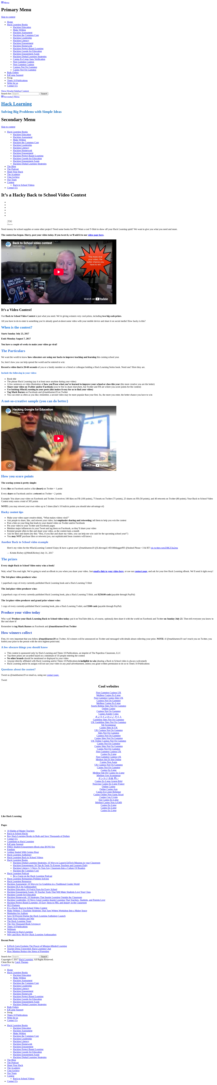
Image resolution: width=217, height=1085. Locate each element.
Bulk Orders (13, 72)
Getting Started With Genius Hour (23, 852)
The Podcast (13, 169)
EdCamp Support (15, 75)
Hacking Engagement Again (26, 54)
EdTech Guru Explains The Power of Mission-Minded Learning (37, 946)
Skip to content (8, 17)
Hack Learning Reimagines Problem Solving (28, 878)
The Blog (11, 166)
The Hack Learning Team (19, 921)
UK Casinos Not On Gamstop (108, 730)
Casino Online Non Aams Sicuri (108, 794)
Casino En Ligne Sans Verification (29, 59)
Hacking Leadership (22, 38)
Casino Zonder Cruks (108, 714)
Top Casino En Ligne (108, 800)
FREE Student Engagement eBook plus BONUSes (31, 847)
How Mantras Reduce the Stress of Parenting (28, 951)
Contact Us (12, 85)
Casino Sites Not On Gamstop (108, 738)
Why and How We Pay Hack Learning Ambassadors (31, 934)
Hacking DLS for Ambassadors (21, 886)
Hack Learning (16, 103)
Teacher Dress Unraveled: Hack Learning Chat (29, 948)
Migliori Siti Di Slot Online (108, 759)
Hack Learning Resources (19, 881)
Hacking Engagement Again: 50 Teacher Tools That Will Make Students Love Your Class (49, 892)
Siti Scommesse (108, 725)
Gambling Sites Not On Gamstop (108, 719)
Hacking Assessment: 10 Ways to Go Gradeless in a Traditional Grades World (43, 884)
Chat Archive (13, 177)
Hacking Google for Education (27, 51)
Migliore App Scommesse (109, 775)
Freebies (11, 849)
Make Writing (19, 30)
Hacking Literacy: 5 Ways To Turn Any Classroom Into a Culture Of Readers (49, 868)
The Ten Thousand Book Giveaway (24, 924)
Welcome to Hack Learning (20, 932)
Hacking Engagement (23, 43)
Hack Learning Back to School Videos (25, 857)
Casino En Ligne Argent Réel (108, 781)
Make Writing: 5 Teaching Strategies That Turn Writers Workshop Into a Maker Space (47, 910)
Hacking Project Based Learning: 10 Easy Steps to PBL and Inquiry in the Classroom (47, 902)
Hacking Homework (22, 46)
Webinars (11, 929)
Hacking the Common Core (26, 35)
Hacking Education (22, 27)
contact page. (53, 675)
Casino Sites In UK (108, 727)
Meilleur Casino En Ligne (108, 695)
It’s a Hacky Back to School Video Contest (27, 908)
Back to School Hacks (17, 833)
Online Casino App (108, 789)
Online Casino (108, 708)
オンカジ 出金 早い (108, 778)
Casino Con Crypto (108, 797)
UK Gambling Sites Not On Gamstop (108, 722)
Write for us (12, 83)
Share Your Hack (15, 171)
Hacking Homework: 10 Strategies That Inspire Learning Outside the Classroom (44, 897)
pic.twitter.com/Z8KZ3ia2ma (164, 548)
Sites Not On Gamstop (108, 733)
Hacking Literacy (21, 40)
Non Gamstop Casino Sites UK (108, 698)
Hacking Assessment (22, 32)
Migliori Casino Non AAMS (108, 802)
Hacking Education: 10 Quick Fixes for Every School (32, 889)
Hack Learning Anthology (19, 855)
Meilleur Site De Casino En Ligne (108, 773)
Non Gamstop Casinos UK (108, 692)
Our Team (12, 179)
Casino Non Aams (108, 762)
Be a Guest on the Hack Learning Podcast (32, 876)
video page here (95, 235)
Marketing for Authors (17, 913)
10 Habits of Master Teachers (20, 831)
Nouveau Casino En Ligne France (108, 784)
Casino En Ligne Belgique (108, 792)
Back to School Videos (23, 185)
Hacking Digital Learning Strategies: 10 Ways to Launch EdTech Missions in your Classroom (56, 863)
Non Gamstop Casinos (23, 62)
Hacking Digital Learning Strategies (29, 56)
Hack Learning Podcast (18, 873)
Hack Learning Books (17, 24)
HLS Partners (13, 905)
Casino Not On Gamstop (24, 70)
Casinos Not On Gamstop (25, 67)
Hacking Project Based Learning (28, 48)
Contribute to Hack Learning (20, 841)
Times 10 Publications (17, 80)
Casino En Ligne (108, 754)
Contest (10, 182)
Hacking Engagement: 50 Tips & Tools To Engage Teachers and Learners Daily (50, 865)
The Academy (13, 174)
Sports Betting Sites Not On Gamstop (108, 706)
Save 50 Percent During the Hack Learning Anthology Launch (36, 916)
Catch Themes (21, 962)
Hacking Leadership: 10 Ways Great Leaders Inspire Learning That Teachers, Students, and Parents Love (56, 900)
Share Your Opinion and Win (20, 918)
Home (10, 22)
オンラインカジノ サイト (108, 716)
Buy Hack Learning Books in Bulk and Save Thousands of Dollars (38, 836)
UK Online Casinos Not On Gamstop (108, 741)
